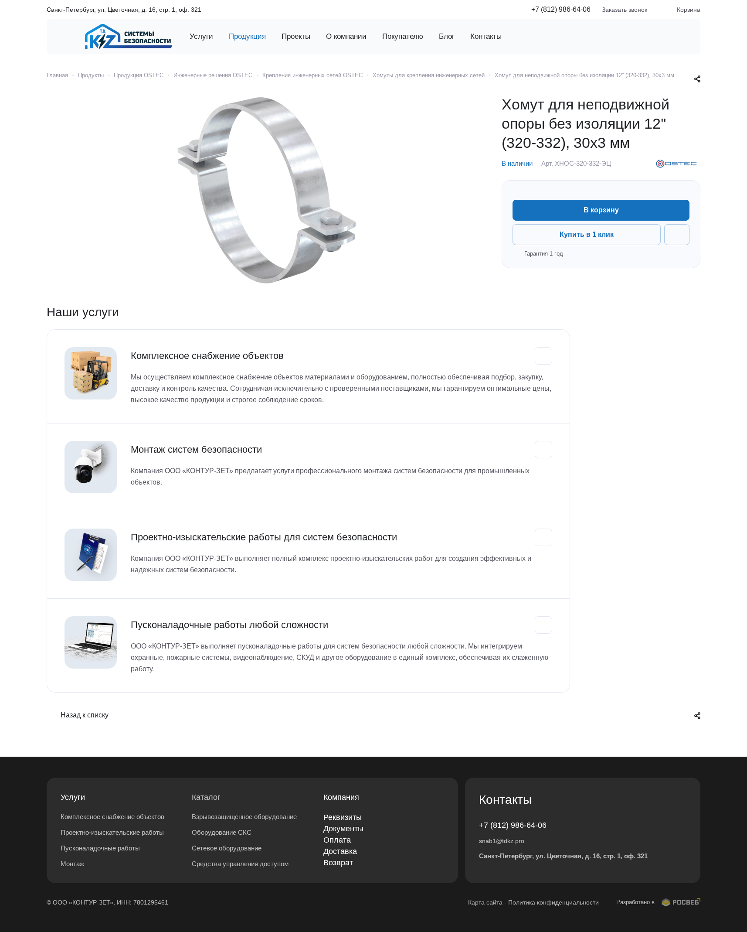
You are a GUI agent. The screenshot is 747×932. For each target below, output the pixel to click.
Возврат (338, 862)
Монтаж (72, 863)
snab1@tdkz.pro (501, 840)
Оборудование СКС (221, 832)
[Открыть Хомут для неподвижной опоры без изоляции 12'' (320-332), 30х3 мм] (265, 191)
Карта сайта (485, 902)
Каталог (206, 797)
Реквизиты (342, 817)
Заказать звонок (624, 9)
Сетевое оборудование (226, 848)
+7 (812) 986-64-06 (561, 9)
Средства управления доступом (240, 863)
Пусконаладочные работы (100, 848)
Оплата (337, 840)
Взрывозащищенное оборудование (244, 816)
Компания (341, 797)
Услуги (73, 797)
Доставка (340, 851)
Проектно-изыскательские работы (112, 832)
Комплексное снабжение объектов (112, 816)
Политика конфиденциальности (553, 902)
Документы (343, 828)
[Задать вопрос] (676, 234)
